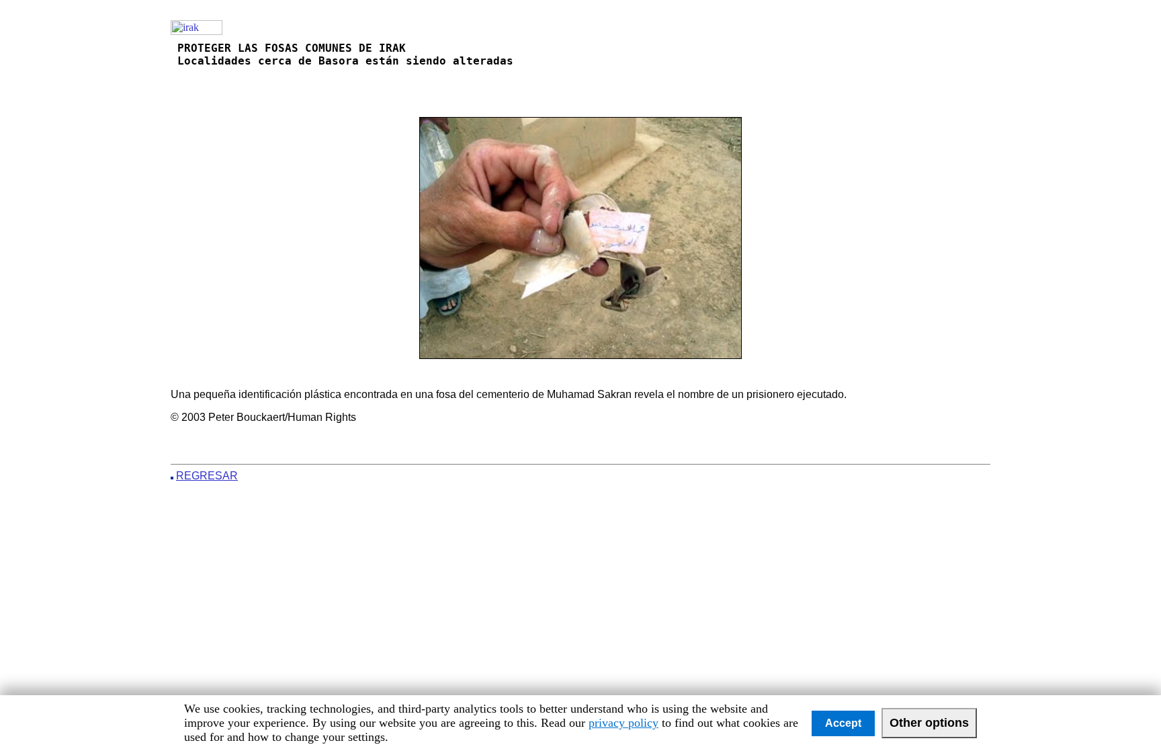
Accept (843, 723)
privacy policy (623, 722)
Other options (929, 722)
